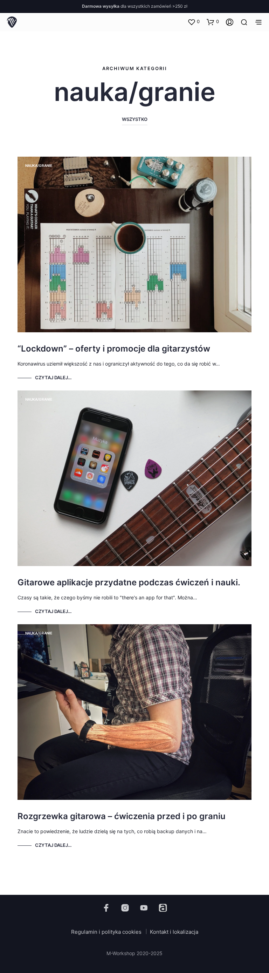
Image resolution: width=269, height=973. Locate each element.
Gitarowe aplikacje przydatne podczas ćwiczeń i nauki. (129, 582)
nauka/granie (38, 165)
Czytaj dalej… (53, 377)
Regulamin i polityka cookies (106, 931)
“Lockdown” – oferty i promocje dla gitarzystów (114, 348)
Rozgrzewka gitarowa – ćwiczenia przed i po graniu (122, 816)
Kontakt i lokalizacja (174, 931)
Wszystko (134, 119)
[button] (193, 21)
